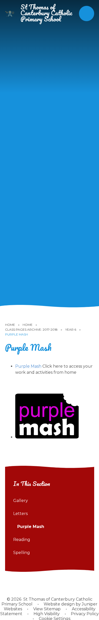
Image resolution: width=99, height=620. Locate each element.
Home (10, 325)
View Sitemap (47, 608)
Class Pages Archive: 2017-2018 (31, 329)
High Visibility (47, 613)
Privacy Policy (85, 613)
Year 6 (70, 329)
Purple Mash (16, 334)
